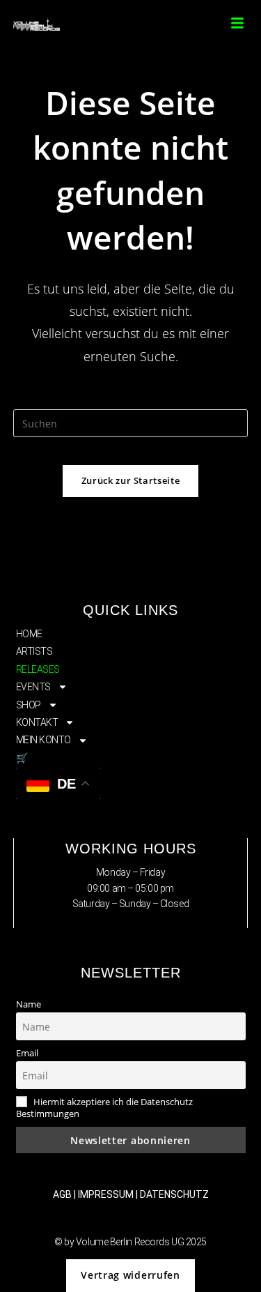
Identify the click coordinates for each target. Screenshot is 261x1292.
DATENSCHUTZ (174, 1194)
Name (28, 1004)
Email (27, 1053)
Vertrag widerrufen (130, 1275)
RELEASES (38, 669)
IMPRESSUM (106, 1194)
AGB (62, 1194)
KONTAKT (37, 722)
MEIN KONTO (44, 739)
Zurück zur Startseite (130, 480)
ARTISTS (34, 651)
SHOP (28, 704)
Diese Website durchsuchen (130, 400)
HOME (29, 633)
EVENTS (33, 686)
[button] (237, 23)
